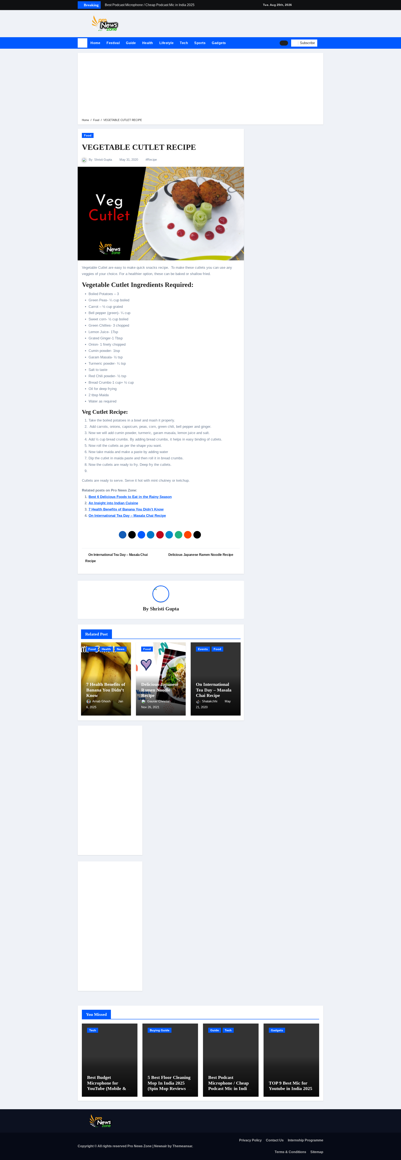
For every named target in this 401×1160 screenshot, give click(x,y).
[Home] (82, 43)
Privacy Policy (250, 1140)
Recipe (152, 159)
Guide (131, 43)
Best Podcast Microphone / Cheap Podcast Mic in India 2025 (228, 1085)
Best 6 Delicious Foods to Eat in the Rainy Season (130, 497)
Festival (113, 43)
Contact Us (275, 1140)
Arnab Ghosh (101, 701)
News (120, 649)
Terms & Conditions (290, 1152)
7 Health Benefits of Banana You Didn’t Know (126, 509)
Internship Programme (305, 1140)
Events (203, 649)
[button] (321, 43)
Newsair (160, 1146)
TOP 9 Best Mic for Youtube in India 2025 (290, 1085)
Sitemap (316, 1152)
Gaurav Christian (159, 701)
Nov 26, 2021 (150, 707)
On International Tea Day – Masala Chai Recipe (127, 516)
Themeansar (182, 1146)
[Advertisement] (201, 86)
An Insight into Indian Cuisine (113, 503)
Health (147, 43)
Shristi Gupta (103, 159)
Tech (184, 43)
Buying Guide (159, 1030)
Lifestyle (166, 43)
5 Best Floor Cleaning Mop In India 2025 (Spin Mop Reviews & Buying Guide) (169, 1085)
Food (87, 135)
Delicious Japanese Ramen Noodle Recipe (159, 690)
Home (95, 43)
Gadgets (219, 43)
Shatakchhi (210, 701)
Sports (200, 43)
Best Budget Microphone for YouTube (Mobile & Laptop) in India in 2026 (106, 1088)
